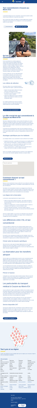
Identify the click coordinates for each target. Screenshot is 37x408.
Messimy (29, 366)
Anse (19, 369)
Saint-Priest (12, 360)
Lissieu (11, 363)
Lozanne (29, 377)
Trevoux (1, 384)
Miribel (1, 366)
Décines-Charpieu (3, 377)
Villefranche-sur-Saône (14, 380)
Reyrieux (20, 366)
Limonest (20, 363)
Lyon (1, 360)
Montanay (29, 360)
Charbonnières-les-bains (14, 373)
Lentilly (29, 373)
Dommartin (21, 373)
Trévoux (11, 369)
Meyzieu (2, 380)
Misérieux (11, 366)
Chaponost (11, 377)
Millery (1, 369)
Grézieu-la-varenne (3, 363)
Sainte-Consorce (31, 363)
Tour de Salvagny (31, 380)
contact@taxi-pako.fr (13, 405)
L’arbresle (20, 377)
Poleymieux (21, 360)
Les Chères (30, 369)
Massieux (20, 380)
